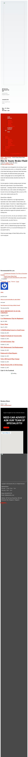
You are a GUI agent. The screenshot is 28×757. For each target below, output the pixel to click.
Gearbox (10, 122)
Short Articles (8, 157)
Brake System (10, 124)
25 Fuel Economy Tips (7, 341)
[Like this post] (1, 280)
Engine (10, 120)
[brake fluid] (14, 242)
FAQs (8, 131)
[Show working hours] (6, 405)
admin (7, 162)
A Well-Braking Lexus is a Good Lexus (12, 330)
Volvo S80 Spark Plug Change (10, 359)
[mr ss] (14, 252)
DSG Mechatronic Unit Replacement (12, 347)
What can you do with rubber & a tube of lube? (15, 277)
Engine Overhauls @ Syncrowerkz (11, 336)
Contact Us (8, 129)
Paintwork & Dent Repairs (9, 353)
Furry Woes (4, 324)
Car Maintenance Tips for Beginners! (12, 318)
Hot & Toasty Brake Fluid (10, 276)
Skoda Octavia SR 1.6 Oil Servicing (11, 365)
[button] (4, 134)
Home (6, 136)
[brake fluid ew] (14, 263)
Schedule (7, 146)
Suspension (11, 145)
